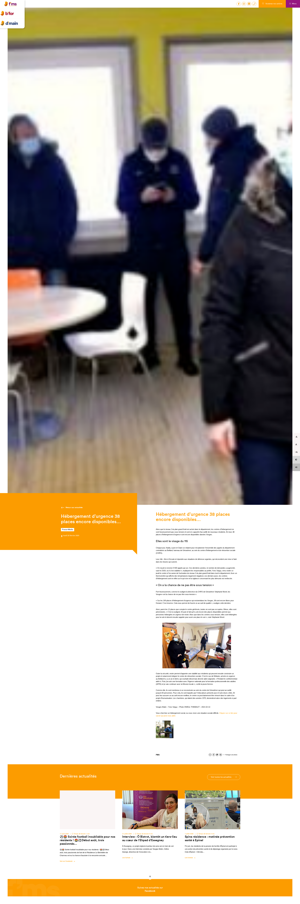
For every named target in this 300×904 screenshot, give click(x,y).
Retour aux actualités (74, 507)
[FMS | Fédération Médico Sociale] (13, 6)
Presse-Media (67, 529)
